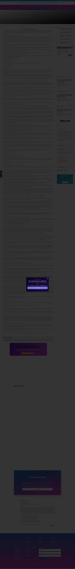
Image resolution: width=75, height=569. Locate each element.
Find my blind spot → (37, 287)
